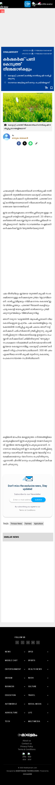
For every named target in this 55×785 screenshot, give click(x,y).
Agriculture (38, 524)
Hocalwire (27, 774)
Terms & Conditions (27, 510)
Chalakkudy (10, 52)
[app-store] (30, 756)
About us (27, 740)
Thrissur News (16, 524)
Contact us (27, 743)
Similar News (11, 537)
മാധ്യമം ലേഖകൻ (20, 138)
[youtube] (33, 642)
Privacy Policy (26, 746)
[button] (4, 4)
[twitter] (23, 642)
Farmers (28, 524)
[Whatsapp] (30, 143)
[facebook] (19, 143)
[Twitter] (24, 143)
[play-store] (25, 756)
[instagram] (28, 642)
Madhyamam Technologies (27, 771)
